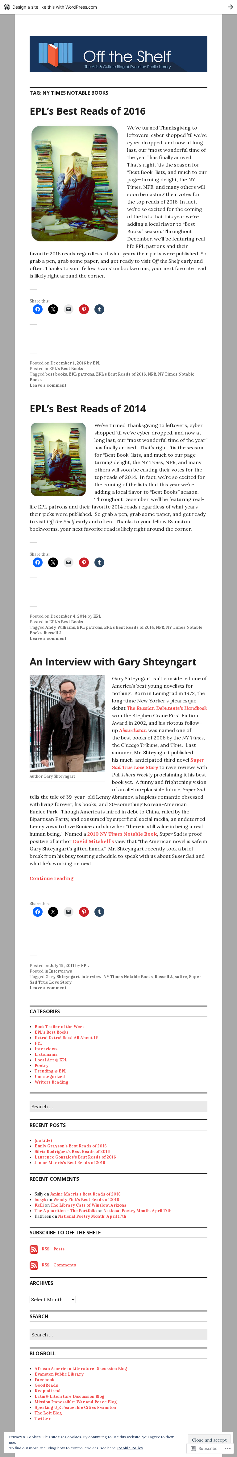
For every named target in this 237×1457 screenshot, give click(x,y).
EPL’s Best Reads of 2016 (88, 110)
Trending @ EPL (51, 1071)
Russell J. (53, 633)
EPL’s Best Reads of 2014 (88, 408)
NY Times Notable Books (128, 976)
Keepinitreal (47, 1390)
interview (91, 976)
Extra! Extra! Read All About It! (66, 1037)
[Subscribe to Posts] (34, 1249)
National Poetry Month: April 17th (137, 1210)
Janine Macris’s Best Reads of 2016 (70, 1162)
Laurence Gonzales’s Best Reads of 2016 (75, 1157)
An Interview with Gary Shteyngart (113, 661)
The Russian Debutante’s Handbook (167, 708)
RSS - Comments (59, 1265)
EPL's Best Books (66, 368)
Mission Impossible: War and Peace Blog (76, 1402)
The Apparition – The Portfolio (66, 1210)
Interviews (60, 971)
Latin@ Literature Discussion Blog (69, 1396)
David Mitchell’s (93, 841)
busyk (40, 1199)
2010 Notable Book (122, 834)
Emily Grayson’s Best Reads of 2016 (71, 1146)
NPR (152, 374)
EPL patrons (81, 374)
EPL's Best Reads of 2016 (121, 374)
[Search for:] (118, 1106)
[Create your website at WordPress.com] (118, 7)
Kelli (39, 1205)
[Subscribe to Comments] (34, 1265)
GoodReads (46, 1385)
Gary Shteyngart (62, 976)
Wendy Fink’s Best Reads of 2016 (86, 1199)
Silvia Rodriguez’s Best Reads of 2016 (72, 1151)
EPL (97, 363)
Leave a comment (48, 385)
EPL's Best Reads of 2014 (129, 627)
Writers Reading (51, 1082)
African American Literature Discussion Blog (81, 1368)
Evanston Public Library (59, 1374)
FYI (38, 1043)
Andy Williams (60, 627)
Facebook (44, 1379)
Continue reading (51, 878)
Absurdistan (133, 730)
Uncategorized (50, 1076)
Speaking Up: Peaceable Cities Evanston (75, 1407)
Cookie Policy (130, 1448)
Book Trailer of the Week (60, 1026)
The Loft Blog (48, 1413)
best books (56, 374)
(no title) (43, 1140)
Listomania (46, 1054)
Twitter (43, 1418)
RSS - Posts (53, 1249)
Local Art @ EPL (51, 1060)
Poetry (41, 1065)
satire (181, 976)
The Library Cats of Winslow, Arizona (89, 1205)
